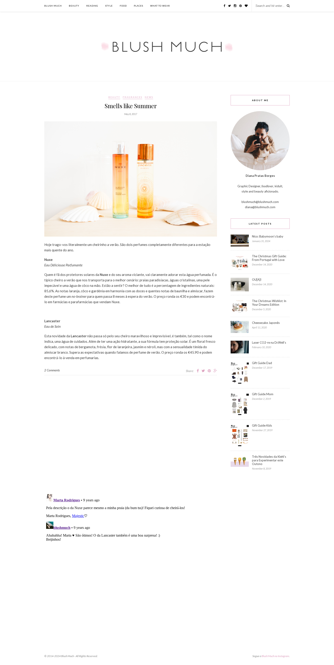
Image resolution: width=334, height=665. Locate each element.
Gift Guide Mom (262, 394)
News (149, 97)
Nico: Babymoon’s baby (267, 236)
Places (138, 5)
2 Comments (52, 370)
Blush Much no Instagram (275, 656)
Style (109, 5)
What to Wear (160, 5)
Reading (92, 5)
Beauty (74, 5)
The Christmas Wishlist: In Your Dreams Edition (269, 302)
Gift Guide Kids (262, 425)
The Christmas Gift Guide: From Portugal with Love (269, 258)
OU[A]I (256, 279)
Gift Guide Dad (262, 363)
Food (123, 5)
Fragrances (132, 97)
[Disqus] (130, 432)
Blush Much (53, 5)
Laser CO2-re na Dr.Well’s (269, 342)
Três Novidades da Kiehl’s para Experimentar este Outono (269, 460)
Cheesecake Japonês (266, 323)
